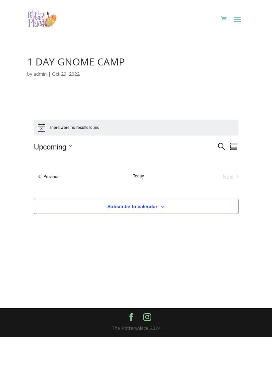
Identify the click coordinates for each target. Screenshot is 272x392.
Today (138, 175)
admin (40, 74)
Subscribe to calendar (132, 206)
